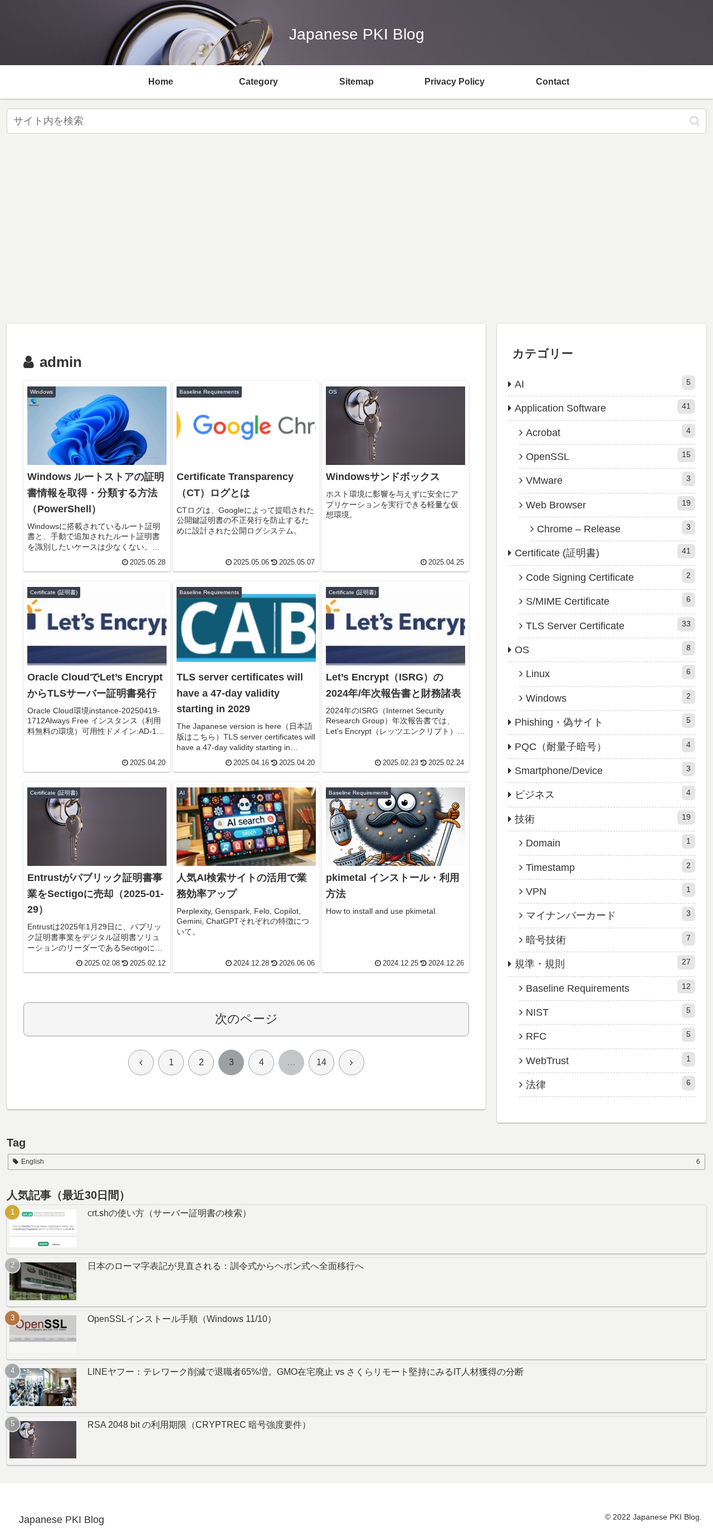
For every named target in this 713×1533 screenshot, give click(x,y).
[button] (695, 121)
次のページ (246, 1019)
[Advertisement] (356, 232)
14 (321, 1062)
